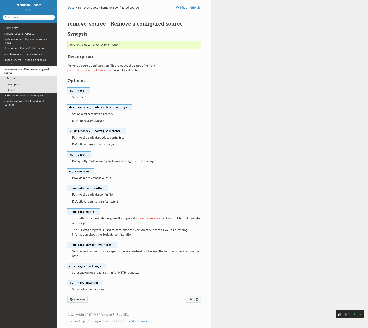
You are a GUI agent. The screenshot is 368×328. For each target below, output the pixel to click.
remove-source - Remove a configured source (26, 71)
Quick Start (11, 28)
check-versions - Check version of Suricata (24, 103)
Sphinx (86, 321)
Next (192, 299)
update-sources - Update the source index (25, 41)
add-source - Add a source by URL (24, 95)
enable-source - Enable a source (23, 54)
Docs (70, 7)
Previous (79, 299)
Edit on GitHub (189, 7)
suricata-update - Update (19, 33)
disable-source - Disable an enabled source (25, 61)
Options (11, 90)
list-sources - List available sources (24, 48)
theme (106, 321)
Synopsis (12, 78)
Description (14, 84)
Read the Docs (137, 321)
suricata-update (30, 5)
